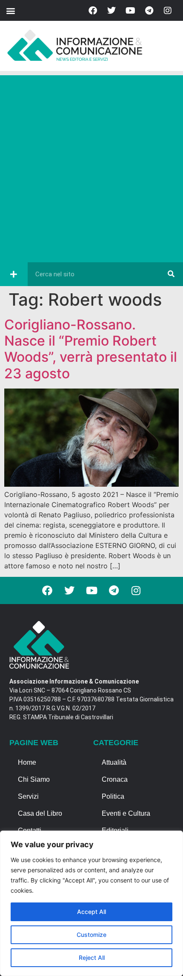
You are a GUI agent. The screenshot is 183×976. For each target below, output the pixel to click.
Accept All (91, 911)
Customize (91, 934)
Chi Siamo (34, 779)
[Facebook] (92, 10)
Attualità (114, 762)
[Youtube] (130, 10)
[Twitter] (111, 10)
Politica (113, 796)
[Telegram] (148, 10)
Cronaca (115, 779)
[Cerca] (171, 274)
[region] (91, 903)
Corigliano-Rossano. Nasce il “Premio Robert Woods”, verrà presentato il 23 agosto (90, 349)
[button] (10, 10)
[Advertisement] (91, 166)
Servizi (28, 796)
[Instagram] (167, 10)
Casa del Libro (40, 813)
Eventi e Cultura (126, 813)
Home (27, 762)
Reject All (92, 957)
